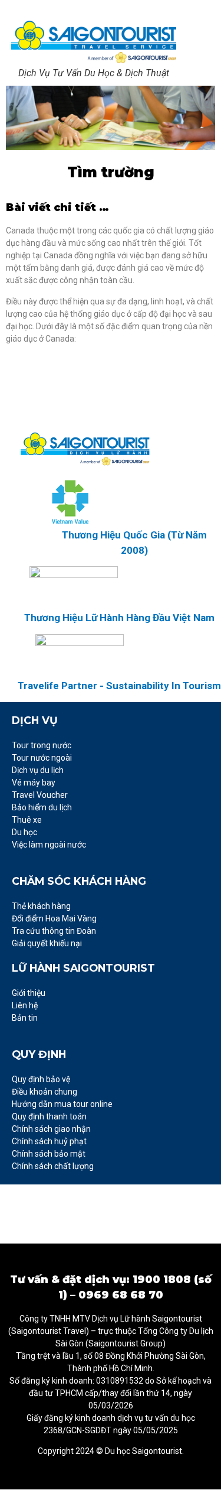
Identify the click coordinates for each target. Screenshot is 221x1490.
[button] (200, 50)
